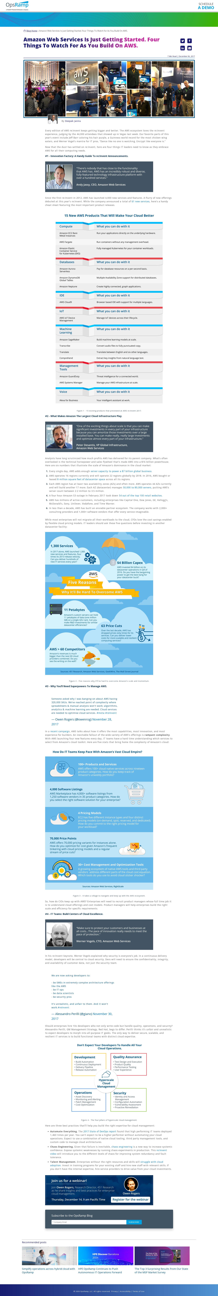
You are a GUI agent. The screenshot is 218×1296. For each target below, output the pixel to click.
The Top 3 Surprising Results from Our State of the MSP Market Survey (161, 1270)
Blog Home (31, 30)
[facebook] (189, 40)
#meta (100, 712)
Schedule (206, 5)
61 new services (141, 201)
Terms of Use (138, 1291)
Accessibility (125, 1291)
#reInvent (111, 712)
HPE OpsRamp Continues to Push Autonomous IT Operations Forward (100, 1270)
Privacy (114, 1291)
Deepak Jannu (73, 120)
